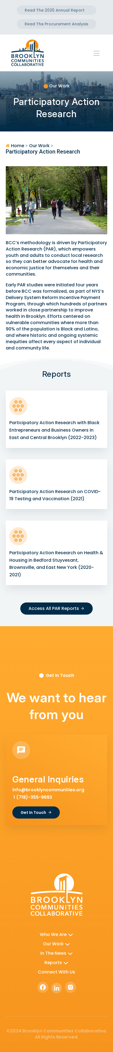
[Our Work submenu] (67, 944)
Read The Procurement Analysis (56, 24)
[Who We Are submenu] (70, 934)
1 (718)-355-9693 (32, 797)
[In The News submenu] (70, 953)
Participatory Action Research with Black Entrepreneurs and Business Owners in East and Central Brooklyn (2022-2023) (54, 429)
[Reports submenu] (66, 962)
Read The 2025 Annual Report (54, 10)
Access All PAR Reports (54, 608)
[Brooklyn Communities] (27, 52)
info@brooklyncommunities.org (48, 790)
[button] (98, 53)
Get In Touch (33, 812)
